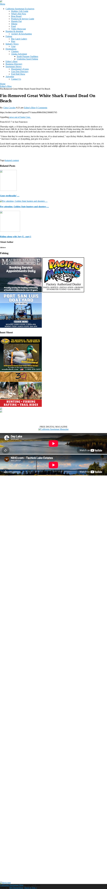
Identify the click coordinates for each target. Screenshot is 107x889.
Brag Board (16, 16)
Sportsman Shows (13, 66)
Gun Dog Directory (19, 71)
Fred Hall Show (18, 74)
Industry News (12, 44)
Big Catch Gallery (19, 39)
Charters (15, 51)
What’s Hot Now (18, 14)
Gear (13, 46)
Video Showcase (18, 29)
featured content (12, 160)
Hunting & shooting (14, 31)
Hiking (14, 24)
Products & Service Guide (22, 19)
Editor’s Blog (11, 61)
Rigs (13, 41)
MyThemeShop (16, 887)
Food (13, 26)
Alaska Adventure (19, 54)
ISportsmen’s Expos (20, 69)
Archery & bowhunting (21, 34)
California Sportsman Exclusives (20, 9)
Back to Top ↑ (30, 887)
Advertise (10, 76)
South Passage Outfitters (27, 56)
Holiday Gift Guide (19, 11)
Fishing (9, 36)
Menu (2, 4)
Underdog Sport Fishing (27, 59)
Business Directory (14, 64)
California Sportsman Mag (11, 885)
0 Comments (41, 107)
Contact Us (16, 79)
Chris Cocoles (9, 107)
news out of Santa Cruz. (20, 117)
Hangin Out (16, 21)
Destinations (11, 49)
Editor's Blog (30, 107)
